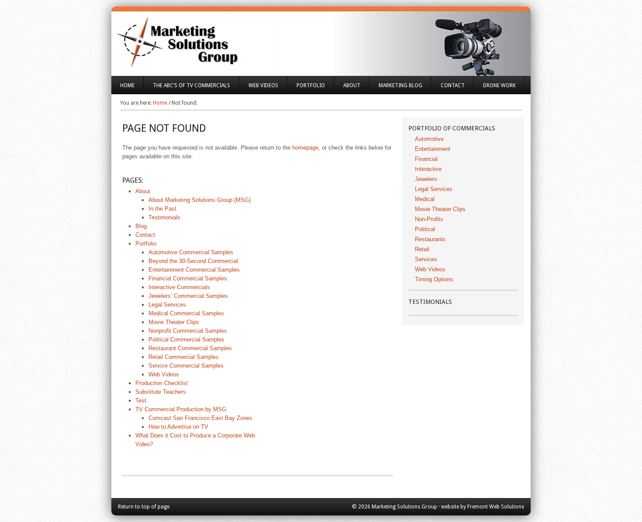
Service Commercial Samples (186, 365)
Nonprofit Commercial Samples (187, 331)
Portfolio (306, 88)
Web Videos (263, 85)
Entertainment (432, 149)
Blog (141, 226)
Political (425, 229)
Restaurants (430, 239)
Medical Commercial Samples (186, 313)
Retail (422, 249)
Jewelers (426, 179)
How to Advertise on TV (178, 426)
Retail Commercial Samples (183, 357)
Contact (453, 85)
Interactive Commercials (179, 287)
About (347, 88)
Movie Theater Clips (173, 322)
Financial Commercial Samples (187, 278)
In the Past (162, 208)
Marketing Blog (400, 85)
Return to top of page (143, 507)
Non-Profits (429, 219)
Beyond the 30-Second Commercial (193, 261)
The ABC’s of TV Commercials (187, 88)
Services (426, 259)
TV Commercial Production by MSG (180, 409)
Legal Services (167, 304)
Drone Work (499, 85)
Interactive (428, 169)
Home (127, 85)
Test (140, 400)
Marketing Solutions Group (321, 35)
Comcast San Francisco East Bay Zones (200, 418)
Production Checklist (161, 383)
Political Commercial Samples (186, 339)
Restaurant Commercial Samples (190, 348)
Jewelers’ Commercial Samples (188, 296)
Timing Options (434, 279)
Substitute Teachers (160, 392)
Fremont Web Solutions (495, 507)
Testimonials (164, 217)
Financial (426, 159)
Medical (425, 199)
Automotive (429, 139)
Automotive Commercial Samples (190, 252)
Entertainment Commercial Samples (194, 269)
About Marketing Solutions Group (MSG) (199, 200)
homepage (305, 147)
